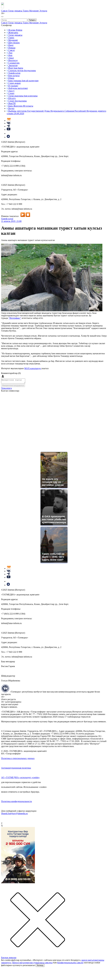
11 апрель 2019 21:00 (11, 221)
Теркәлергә (6, 388)
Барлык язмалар (8, 957)
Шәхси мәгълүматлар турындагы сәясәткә (32, 962)
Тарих (26, 11)
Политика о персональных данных (18, 758)
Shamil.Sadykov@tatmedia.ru (14, 813)
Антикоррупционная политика (16, 768)
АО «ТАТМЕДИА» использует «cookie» (20, 777)
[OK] (8, 133)
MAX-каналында (32, 368)
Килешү (40, 965)
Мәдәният (34, 11)
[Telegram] (8, 126)
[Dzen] (8, 137)
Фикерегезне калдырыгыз (13, 385)
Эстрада (43, 11)
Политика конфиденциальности (16, 801)
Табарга (32, 20)
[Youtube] (8, 129)
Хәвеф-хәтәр (7, 218)
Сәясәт (4, 11)
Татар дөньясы (15, 11)
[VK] (8, 123)
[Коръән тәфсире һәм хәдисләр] (9, 120)
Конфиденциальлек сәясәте (70, 962)
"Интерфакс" (15, 318)
